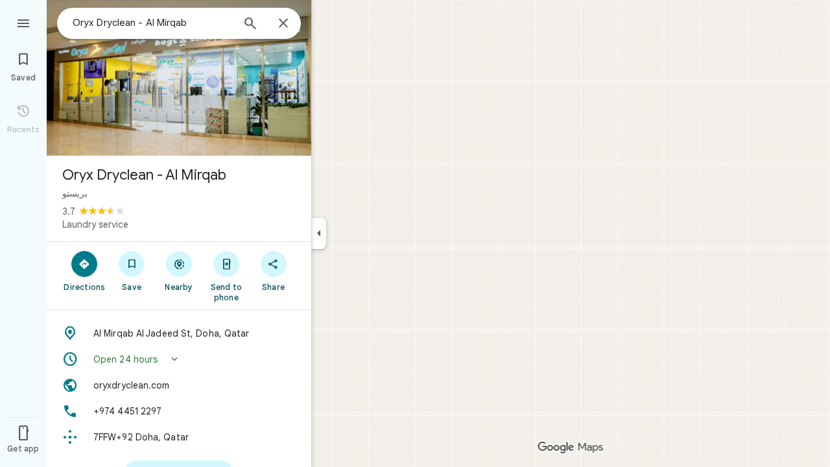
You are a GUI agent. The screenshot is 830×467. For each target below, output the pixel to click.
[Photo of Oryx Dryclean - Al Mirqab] (179, 78)
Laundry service (95, 224)
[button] (179, 359)
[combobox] (152, 22)
